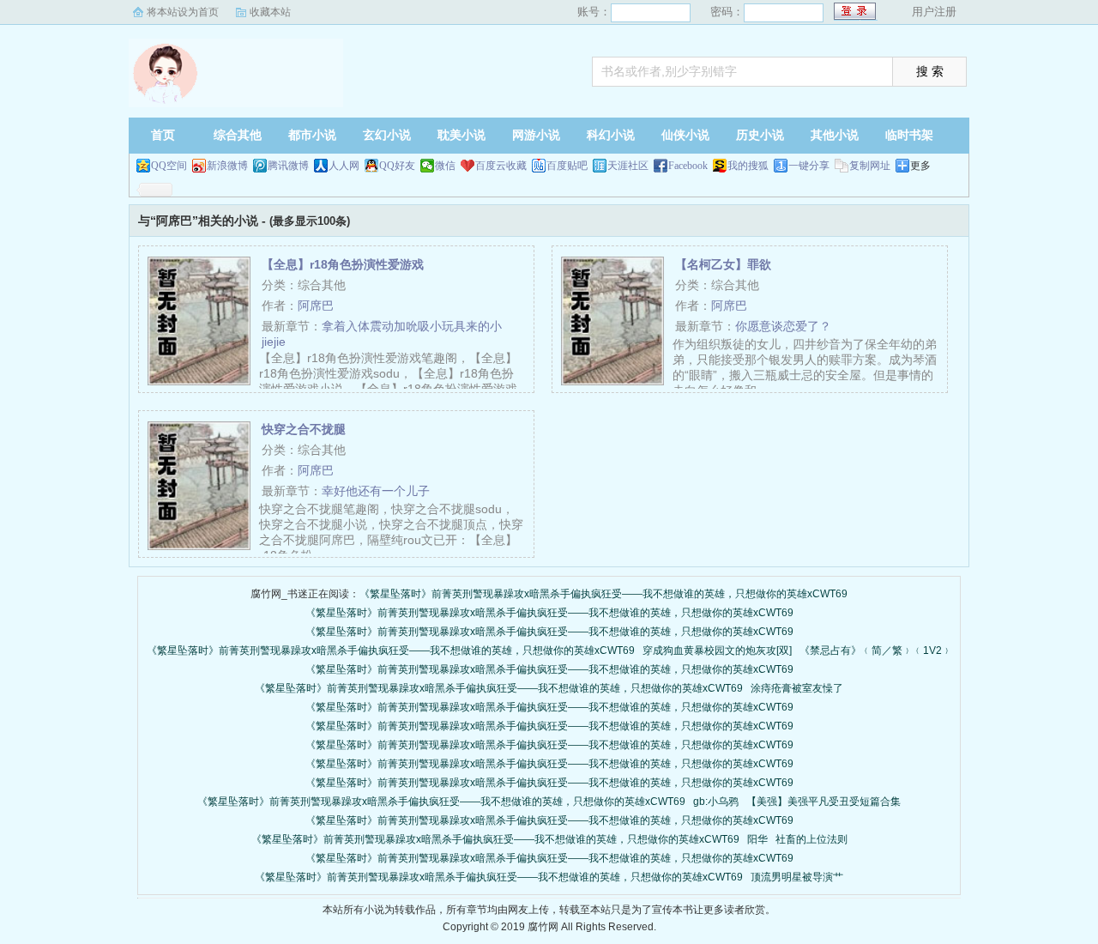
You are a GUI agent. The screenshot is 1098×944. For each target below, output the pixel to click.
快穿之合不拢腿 (304, 429)
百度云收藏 (501, 166)
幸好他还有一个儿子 (376, 491)
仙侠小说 (685, 135)
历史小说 (760, 135)
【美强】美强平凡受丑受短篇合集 (823, 802)
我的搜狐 (748, 166)
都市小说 (312, 135)
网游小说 (536, 135)
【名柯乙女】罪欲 (723, 264)
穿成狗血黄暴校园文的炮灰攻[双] (717, 650)
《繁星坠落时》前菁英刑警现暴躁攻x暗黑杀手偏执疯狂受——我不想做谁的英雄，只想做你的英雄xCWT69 (603, 594)
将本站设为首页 (183, 12)
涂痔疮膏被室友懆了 (797, 688)
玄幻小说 (387, 135)
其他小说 (835, 135)
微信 (445, 166)
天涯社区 (628, 166)
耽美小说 (461, 135)
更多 (920, 166)
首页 (163, 135)
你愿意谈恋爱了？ (783, 326)
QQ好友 (397, 166)
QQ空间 (169, 166)
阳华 (757, 839)
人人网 (344, 166)
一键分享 (809, 166)
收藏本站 (270, 12)
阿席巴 (316, 305)
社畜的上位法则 (811, 839)
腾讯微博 (288, 166)
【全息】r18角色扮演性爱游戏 (343, 264)
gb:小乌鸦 (716, 802)
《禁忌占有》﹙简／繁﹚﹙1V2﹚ (875, 650)
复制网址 (869, 166)
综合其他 (238, 135)
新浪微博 (227, 166)
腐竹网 (236, 73)
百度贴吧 (567, 166)
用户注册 (934, 11)
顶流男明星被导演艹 (797, 877)
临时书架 (909, 135)
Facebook (688, 166)
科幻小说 (611, 135)
